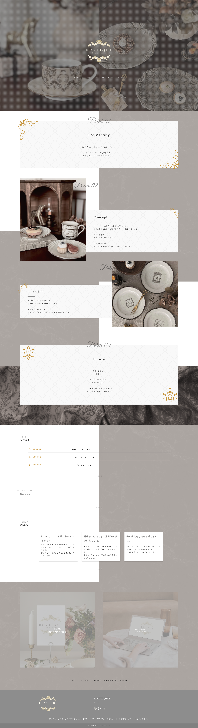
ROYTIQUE (94, 726)
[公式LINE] (95, 708)
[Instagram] (99, 708)
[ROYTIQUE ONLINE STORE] (104, 708)
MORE (99, 476)
